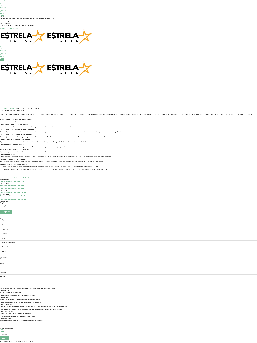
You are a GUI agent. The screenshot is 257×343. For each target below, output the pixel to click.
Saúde (1, 9)
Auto (1, 5)
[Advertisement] (128, 93)
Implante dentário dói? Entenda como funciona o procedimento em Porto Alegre (27, 18)
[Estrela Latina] (46, 30)
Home (1, 329)
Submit (4, 338)
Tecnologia (3, 7)
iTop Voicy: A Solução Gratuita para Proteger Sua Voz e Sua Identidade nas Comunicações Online (33, 306)
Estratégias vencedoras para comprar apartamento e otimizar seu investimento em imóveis (31, 309)
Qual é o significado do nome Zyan (12, 181)
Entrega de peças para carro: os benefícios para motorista (20, 299)
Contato (2, 15)
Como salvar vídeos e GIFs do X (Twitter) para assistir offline (21, 302)
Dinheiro (2, 12)
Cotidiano (3, 10)
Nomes (2, 2)
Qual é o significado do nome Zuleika (13, 196)
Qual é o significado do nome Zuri (12, 189)
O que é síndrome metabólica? (10, 22)
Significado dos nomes (20, 112)
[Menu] (2, 60)
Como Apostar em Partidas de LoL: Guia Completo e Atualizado (21, 320)
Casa (1, 4)
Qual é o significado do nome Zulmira (13, 192)
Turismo (2, 13)
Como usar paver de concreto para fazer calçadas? (17, 25)
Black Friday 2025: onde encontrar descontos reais (17, 316)
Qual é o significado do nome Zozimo (13, 199)
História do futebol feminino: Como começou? (16, 313)
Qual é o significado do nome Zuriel (12, 185)
